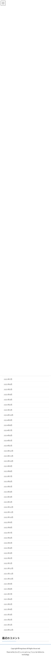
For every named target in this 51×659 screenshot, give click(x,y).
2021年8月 (8, 589)
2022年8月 (8, 527)
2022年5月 (8, 543)
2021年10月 (8, 579)
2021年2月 (8, 620)
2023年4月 (8, 492)
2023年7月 (8, 476)
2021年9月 (8, 584)
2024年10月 (8, 415)
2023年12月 (8, 451)
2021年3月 (8, 614)
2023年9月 (8, 466)
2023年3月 (8, 497)
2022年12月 (8, 507)
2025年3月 (8, 400)
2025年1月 (8, 410)
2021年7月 (8, 594)
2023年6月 (8, 481)
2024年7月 (8, 430)
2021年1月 (8, 625)
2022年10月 (8, 517)
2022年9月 (8, 522)
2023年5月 (8, 487)
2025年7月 (8, 379)
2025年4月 (8, 395)
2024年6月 (8, 435)
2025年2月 (8, 405)
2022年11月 (8, 512)
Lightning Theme (29, 652)
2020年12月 (8, 630)
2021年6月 (8, 599)
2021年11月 (8, 573)
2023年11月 (8, 456)
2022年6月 (8, 538)
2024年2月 (8, 446)
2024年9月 (8, 420)
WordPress (18, 652)
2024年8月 (8, 425)
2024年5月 (8, 441)
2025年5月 (8, 389)
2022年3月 (8, 553)
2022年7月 (8, 533)
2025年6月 (8, 384)
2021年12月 (8, 568)
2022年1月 (8, 563)
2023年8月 (8, 471)
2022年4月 (8, 548)
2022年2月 (8, 558)
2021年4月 (8, 609)
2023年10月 (8, 461)
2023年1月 (8, 502)
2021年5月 (8, 604)
